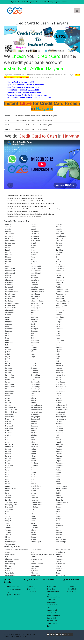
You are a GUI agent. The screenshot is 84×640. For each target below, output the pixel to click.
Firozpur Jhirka (10, 305)
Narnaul (8, 421)
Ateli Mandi (35, 231)
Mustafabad (60, 412)
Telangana (34, 573)
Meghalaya (35, 566)
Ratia (7, 479)
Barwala (34, 243)
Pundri (7, 467)
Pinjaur (58, 458)
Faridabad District (37, 289)
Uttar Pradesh (10, 575)
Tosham (33, 532)
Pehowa (8, 456)
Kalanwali (34, 370)
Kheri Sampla (10, 386)
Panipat (59, 447)
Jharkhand (60, 559)
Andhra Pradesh (37, 550)
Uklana (7, 537)
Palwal (33, 440)
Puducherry (60, 568)
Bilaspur (8, 259)
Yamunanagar (61, 539)
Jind (32, 359)
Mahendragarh (36, 405)
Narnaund (60, 424)
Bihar (33, 552)
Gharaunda (60, 308)
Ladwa (33, 393)
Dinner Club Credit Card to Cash (52, 623)
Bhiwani (34, 255)
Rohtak (7, 491)
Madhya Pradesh (37, 564)
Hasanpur (8, 329)
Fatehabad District (37, 301)
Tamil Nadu (9, 573)
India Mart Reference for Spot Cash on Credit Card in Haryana (26, 206)
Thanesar (8, 525)
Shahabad (59, 505)
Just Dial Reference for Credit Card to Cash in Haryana (24, 195)
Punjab (7, 571)
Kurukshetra (60, 389)
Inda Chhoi (9, 340)
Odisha (33, 568)
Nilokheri (8, 433)
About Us (32, 589)
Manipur (8, 566)
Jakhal (7, 352)
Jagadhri (34, 347)
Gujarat (33, 557)
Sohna (7, 514)
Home (31, 586)
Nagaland (8, 568)
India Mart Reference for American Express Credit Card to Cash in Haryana (30, 203)
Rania (33, 474)
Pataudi (33, 451)
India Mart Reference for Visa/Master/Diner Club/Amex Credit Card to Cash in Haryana (34, 209)
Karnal (58, 377)
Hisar (58, 331)
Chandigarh (60, 552)
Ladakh (58, 561)
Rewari (58, 481)
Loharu (7, 398)
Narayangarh (35, 417)
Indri (58, 342)
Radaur (58, 470)
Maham (59, 400)
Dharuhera (35, 278)
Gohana (33, 312)
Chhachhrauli (10, 271)
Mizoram (59, 566)
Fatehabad (60, 296)
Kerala (33, 561)
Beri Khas (59, 250)
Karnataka (9, 561)
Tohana (58, 528)
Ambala (8, 224)
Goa (6, 557)
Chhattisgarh (10, 554)
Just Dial (71, 586)
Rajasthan (34, 571)
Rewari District (36, 486)
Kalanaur (59, 366)
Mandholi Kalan (11, 410)
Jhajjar (58, 354)
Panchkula (9, 444)
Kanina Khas (9, 375)
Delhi (58, 554)
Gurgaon (59, 319)
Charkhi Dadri (36, 266)
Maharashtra (61, 564)
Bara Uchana (60, 238)
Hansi (33, 324)
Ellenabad (9, 282)
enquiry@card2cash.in (58, 2)
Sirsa (32, 509)
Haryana (59, 557)
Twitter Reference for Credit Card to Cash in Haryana (24, 217)
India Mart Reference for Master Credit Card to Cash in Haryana (27, 201)
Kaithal (7, 363)
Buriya (58, 261)
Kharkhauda (35, 382)
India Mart (72, 589)
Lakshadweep (10, 564)
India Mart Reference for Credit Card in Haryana (22, 211)
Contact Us (33, 592)
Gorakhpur (9, 317)
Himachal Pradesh (12, 559)
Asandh (59, 227)
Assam (7, 552)
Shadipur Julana (11, 502)
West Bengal (60, 575)
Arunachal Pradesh (63, 550)
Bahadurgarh (10, 236)
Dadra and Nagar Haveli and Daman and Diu (42, 554)
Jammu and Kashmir (38, 559)
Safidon (58, 493)
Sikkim (58, 571)
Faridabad (59, 285)
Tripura (58, 573)
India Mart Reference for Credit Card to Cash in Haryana (25, 198)
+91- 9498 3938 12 (20, 2)
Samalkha (34, 498)
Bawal (7, 248)
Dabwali (59, 273)
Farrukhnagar (10, 294)
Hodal (33, 336)
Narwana (34, 428)
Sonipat (59, 516)
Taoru (33, 521)
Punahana (34, 463)
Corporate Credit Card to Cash (52, 604)
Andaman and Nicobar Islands (16, 550)
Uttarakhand (35, 575)
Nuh (57, 435)
